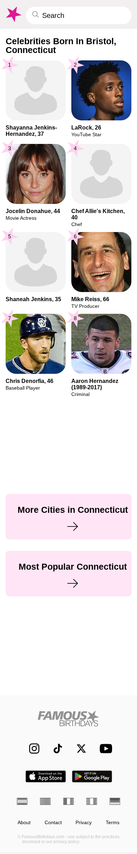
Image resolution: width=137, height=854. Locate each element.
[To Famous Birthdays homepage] (13, 14)
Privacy (84, 822)
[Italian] (91, 801)
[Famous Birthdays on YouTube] (104, 749)
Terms (112, 822)
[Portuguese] (45, 801)
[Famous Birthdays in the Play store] (92, 776)
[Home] (68, 718)
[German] (115, 801)
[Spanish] (22, 801)
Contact (53, 822)
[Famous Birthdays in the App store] (45, 776)
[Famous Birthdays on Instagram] (30, 748)
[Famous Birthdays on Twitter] (77, 748)
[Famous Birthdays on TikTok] (54, 748)
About (24, 822)
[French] (68, 801)
